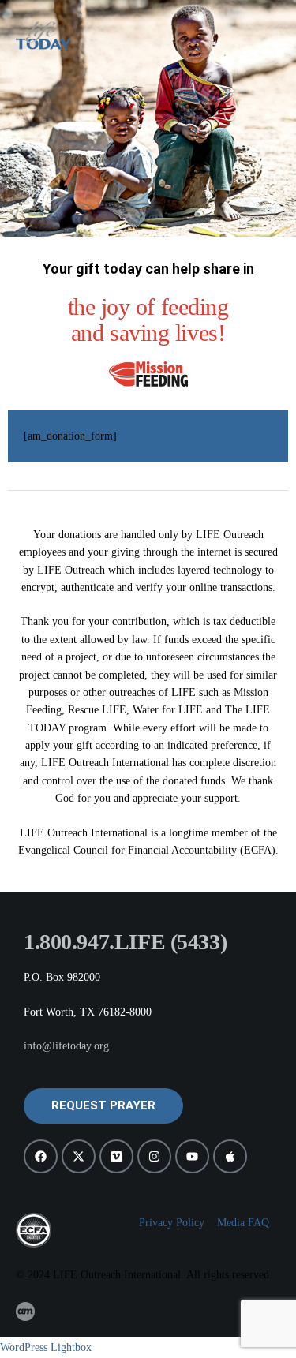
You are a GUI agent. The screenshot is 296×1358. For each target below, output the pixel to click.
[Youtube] (192, 1156)
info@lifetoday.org (66, 1046)
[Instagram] (154, 1156)
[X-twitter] (79, 1156)
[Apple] (230, 1156)
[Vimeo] (116, 1156)
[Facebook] (41, 1156)
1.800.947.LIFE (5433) (125, 942)
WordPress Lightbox (46, 1347)
